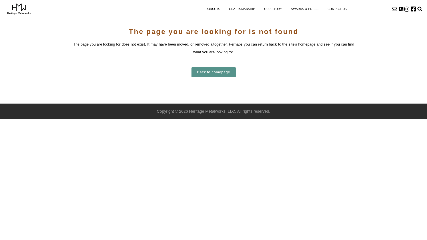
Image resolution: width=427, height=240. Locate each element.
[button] (401, 9)
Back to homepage (213, 72)
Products (211, 9)
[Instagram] (406, 9)
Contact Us (337, 9)
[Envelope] (394, 9)
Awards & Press (305, 9)
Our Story (273, 9)
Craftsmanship (242, 9)
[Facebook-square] (413, 9)
